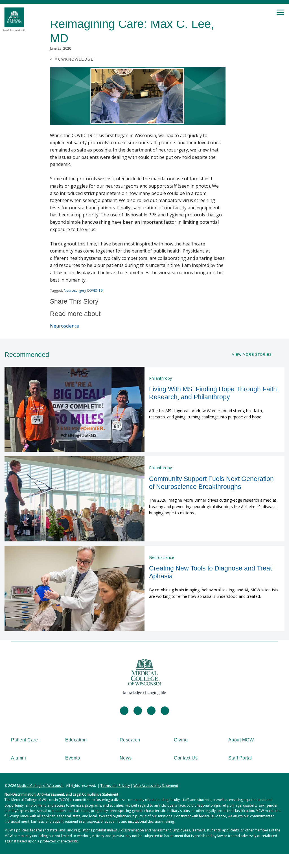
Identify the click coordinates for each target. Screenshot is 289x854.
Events (72, 758)
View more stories (252, 355)
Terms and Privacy (115, 785)
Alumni (18, 758)
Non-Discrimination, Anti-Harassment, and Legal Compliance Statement (61, 794)
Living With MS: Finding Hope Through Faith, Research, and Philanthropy (214, 393)
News (126, 758)
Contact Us (186, 758)
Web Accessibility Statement (155, 785)
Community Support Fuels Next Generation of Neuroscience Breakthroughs (211, 482)
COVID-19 (94, 290)
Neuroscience (64, 326)
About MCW (241, 739)
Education (76, 739)
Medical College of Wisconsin (40, 785)
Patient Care (24, 739)
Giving (181, 739)
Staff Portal (240, 758)
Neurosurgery (75, 290)
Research (130, 739)
